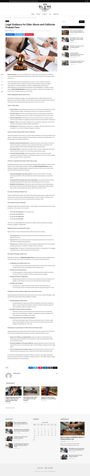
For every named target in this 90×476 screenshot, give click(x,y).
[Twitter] (2, 81)
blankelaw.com (52, 471)
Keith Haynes (11, 30)
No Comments (41, 30)
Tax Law (38, 14)
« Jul (34, 439)
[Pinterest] (2, 88)
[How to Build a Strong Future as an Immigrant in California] (65, 62)
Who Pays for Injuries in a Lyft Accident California (77, 46)
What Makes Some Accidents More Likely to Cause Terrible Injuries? (23, 1)
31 (34, 437)
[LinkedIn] (2, 84)
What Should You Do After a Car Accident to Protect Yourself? (30, 399)
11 (38, 431)
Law (50, 14)
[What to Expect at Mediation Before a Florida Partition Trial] (65, 32)
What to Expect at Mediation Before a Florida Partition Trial (77, 31)
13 (44, 431)
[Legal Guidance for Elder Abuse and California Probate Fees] (31, 54)
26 (41, 435)
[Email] (2, 91)
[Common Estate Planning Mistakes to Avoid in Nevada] (49, 391)
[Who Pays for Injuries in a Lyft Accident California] (65, 47)
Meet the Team (49, 468)
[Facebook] (2, 78)
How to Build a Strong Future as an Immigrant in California (77, 62)
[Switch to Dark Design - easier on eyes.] (85, 1)
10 (34, 431)
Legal (32, 14)
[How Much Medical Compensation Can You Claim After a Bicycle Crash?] (65, 54)
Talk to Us (40, 468)
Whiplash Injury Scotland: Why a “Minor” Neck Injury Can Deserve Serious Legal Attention (13, 399)
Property (45, 14)
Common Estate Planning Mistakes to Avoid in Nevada (48, 398)
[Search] (87, 1)
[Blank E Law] (45, 7)
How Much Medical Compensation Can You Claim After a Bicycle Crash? (76, 54)
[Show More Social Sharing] (35, 34)
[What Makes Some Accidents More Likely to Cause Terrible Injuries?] (65, 39)
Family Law (56, 14)
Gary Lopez (63, 441)
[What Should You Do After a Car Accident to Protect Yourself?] (31, 391)
